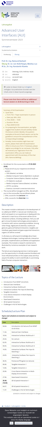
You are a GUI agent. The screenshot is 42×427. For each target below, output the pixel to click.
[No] (39, 417)
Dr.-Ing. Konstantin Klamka (17, 66)
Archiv (24, 406)
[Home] (2, 406)
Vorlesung (7, 54)
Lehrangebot (6, 46)
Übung (17, 54)
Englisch (29, 87)
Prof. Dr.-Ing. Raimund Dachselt (14, 61)
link (27, 195)
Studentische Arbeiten (9, 50)
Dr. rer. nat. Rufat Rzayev (17, 64)
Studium (7, 406)
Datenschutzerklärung (24, 423)
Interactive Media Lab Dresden (10, 15)
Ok (11, 423)
